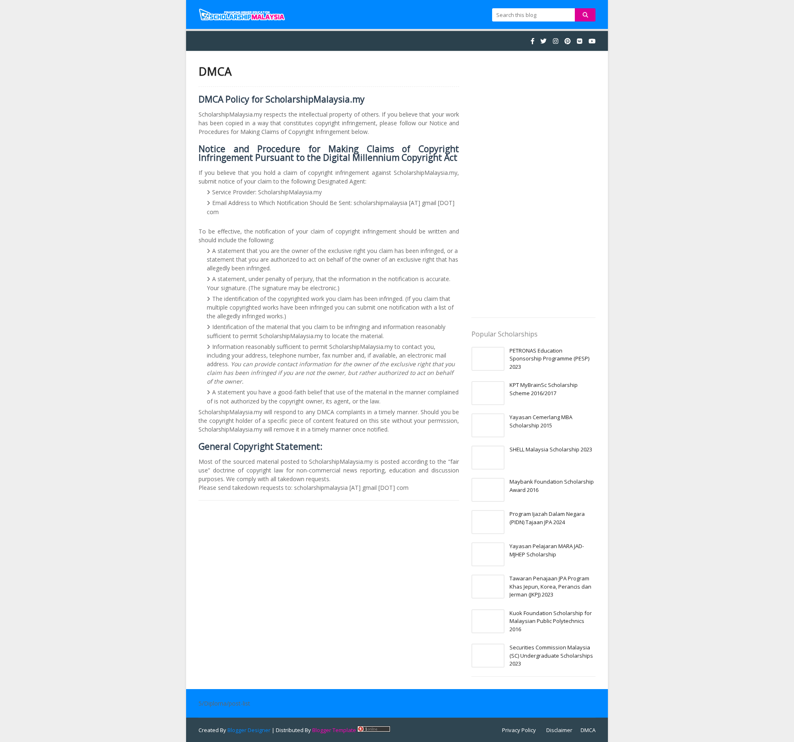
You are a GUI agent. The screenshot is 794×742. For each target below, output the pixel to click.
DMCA (588, 730)
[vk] (579, 41)
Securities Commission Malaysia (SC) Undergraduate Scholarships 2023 (551, 655)
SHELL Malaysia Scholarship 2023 (550, 449)
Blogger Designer (248, 730)
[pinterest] (567, 41)
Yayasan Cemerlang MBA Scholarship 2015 (540, 421)
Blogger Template (334, 730)
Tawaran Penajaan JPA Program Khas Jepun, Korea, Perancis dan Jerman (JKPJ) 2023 (550, 586)
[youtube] (591, 41)
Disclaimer (559, 730)
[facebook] (532, 41)
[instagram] (555, 41)
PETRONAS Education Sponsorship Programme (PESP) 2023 (549, 358)
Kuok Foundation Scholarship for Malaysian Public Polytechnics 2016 (550, 621)
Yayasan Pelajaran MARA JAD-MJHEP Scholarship (546, 550)
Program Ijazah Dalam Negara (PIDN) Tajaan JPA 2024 (547, 518)
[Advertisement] (533, 187)
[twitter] (543, 41)
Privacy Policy (519, 730)
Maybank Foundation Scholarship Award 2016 (551, 486)
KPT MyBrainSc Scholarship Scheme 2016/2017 (543, 389)
